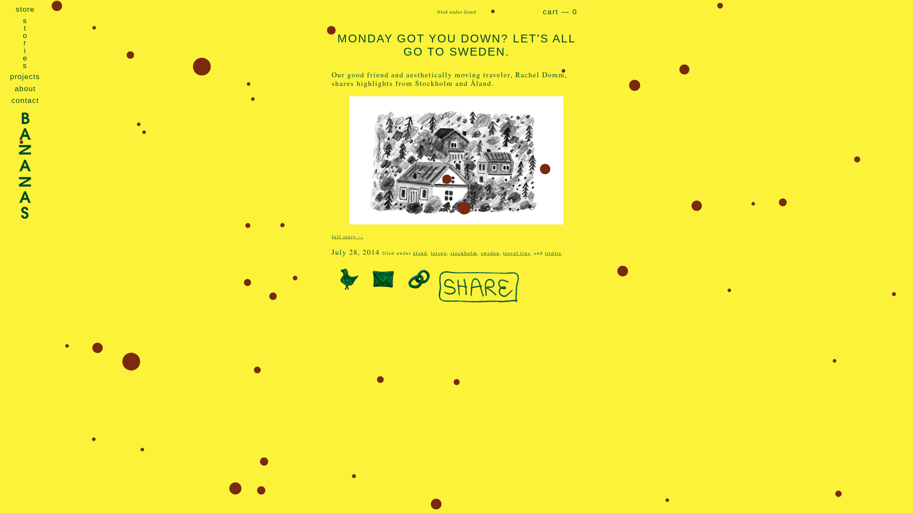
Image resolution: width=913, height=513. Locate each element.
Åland (420, 253)
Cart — (560, 11)
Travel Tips (516, 253)
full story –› (347, 236)
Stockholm (463, 253)
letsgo (439, 253)
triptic (553, 253)
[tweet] (348, 285)
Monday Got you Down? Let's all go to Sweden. (456, 45)
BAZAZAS (25, 185)
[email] (383, 285)
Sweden (490, 253)
